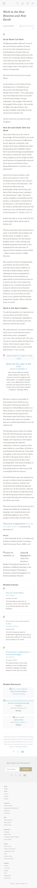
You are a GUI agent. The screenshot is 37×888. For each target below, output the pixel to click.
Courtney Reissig (12, 626)
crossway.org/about (21, 746)
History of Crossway (9, 849)
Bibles (6, 791)
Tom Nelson (10, 595)
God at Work (18, 720)
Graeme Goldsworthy (18, 708)
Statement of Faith (9, 851)
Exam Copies (8, 839)
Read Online (7, 822)
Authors (6, 796)
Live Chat (6, 868)
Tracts (6, 793)
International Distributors (11, 808)
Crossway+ (7, 813)
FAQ (5, 873)
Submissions (7, 875)
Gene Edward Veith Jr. (18, 722)
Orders (6, 870)
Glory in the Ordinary (18, 691)
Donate (6, 798)
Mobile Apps (7, 825)
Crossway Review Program (11, 837)
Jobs (5, 853)
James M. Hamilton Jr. (18, 369)
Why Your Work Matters (15, 593)
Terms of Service (8, 858)
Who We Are (7, 846)
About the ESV (8, 820)
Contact (6, 865)
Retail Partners (8, 805)
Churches (6, 810)
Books (6, 789)
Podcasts (6, 832)
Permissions (7, 878)
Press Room (7, 834)
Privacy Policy (8, 856)
